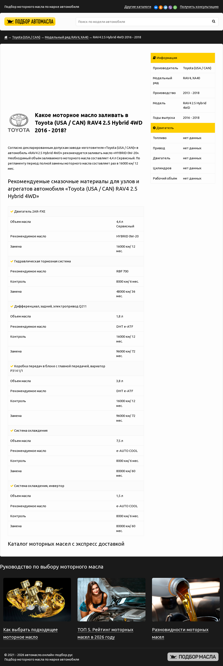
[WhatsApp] (175, 7)
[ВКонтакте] (156, 7)
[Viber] (170, 7)
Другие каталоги (137, 6)
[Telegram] (165, 7)
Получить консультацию (199, 6)
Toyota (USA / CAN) (26, 37)
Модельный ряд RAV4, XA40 (67, 37)
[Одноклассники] (161, 7)
